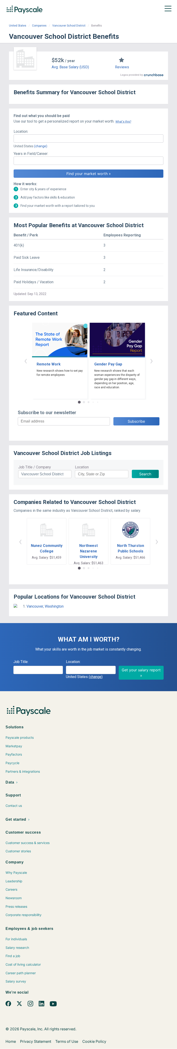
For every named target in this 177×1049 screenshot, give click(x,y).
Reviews (122, 67)
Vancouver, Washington (45, 606)
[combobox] (88, 138)
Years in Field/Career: (31, 153)
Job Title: (20, 662)
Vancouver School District (69, 25)
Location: (21, 131)
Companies (39, 25)
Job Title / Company (34, 467)
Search (145, 474)
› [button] (151, 360)
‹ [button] (25, 360)
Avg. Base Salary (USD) (70, 67)
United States (17, 25)
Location (82, 467)
